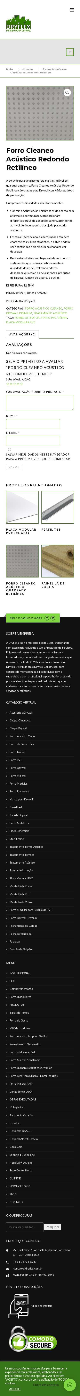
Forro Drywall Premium (24, 917)
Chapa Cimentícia (20, 720)
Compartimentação (21, 988)
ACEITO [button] (15, 1389)
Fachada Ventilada (21, 933)
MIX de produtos (20, 1028)
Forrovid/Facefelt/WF (23, 1052)
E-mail (12, 432)
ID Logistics (16, 1107)
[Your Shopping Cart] (70, 52)
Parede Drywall (19, 815)
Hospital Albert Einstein (24, 1139)
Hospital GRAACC (20, 1131)
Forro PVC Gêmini (54, 317)
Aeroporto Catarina (21, 1115)
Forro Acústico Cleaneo (44, 308)
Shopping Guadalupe (22, 1154)
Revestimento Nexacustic (25, 1044)
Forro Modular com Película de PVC (31, 909)
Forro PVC (16, 760)
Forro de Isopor (27, 317)
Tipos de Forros (19, 1012)
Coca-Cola (16, 1146)
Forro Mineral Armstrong (25, 1060)
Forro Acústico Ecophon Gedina (29, 1036)
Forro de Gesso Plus (22, 744)
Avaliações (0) (22, 334)
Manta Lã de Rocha (21, 886)
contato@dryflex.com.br (28, 1268)
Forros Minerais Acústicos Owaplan (31, 1067)
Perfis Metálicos (19, 823)
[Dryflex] (18, 24)
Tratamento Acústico (50, 313)
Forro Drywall (18, 767)
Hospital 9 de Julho (21, 1162)
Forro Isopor (17, 752)
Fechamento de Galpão (24, 925)
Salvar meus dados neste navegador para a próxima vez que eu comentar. (38, 457)
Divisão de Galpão (21, 949)
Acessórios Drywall (21, 712)
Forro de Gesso (19, 1020)
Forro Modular (18, 783)
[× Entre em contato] (70, 1385)
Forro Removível (20, 791)
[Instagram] (52, 617)
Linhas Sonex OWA (21, 1091)
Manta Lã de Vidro (21, 902)
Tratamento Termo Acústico (26, 846)
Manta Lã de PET (20, 894)
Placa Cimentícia (19, 830)
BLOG (13, 1194)
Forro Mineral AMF (21, 1083)
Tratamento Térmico (22, 854)
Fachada (15, 941)
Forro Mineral (18, 775)
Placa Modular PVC (20, 322)
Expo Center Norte (21, 1170)
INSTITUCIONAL (20, 973)
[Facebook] (47, 617)
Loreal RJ (15, 1123)
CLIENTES (16, 1178)
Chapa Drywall (18, 728)
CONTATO (16, 1202)
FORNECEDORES (20, 1186)
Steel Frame (17, 839)
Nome (12, 415)
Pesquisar (52, 1227)
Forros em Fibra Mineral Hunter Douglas (34, 1075)
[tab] (22, 334)
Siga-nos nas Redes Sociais (26, 617)
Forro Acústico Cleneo (23, 736)
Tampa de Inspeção (21, 870)
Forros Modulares (20, 996)
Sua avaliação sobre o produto (35, 391)
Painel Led (16, 807)
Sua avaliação (18, 379)
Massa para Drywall (21, 799)
